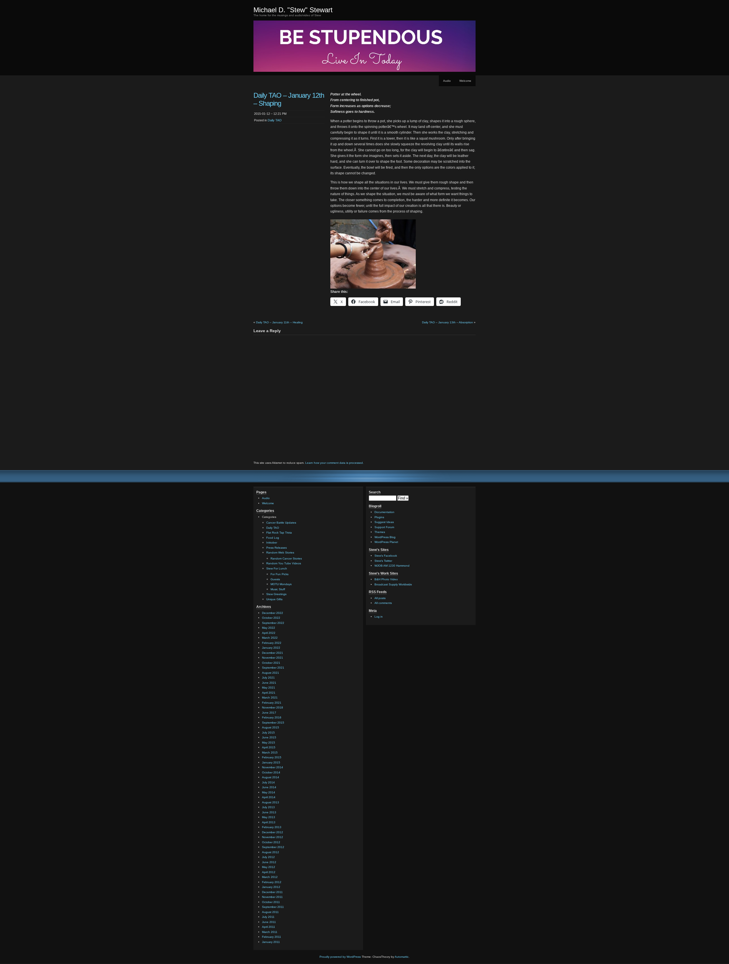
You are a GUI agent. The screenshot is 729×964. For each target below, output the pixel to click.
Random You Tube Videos (283, 563)
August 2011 (270, 912)
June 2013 (269, 812)
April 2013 (268, 822)
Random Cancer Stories (286, 558)
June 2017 (269, 712)
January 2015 (271, 762)
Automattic (402, 956)
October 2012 (271, 842)
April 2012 (268, 872)
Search (374, 492)
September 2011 (273, 906)
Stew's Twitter (383, 560)
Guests (275, 579)
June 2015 (269, 737)
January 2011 (271, 941)
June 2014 (269, 787)
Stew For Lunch (276, 568)
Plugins (379, 517)
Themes (379, 532)
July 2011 (268, 916)
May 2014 (268, 792)
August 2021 (270, 672)
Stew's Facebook (385, 555)
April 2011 (268, 926)
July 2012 (268, 857)
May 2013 (268, 817)
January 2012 (271, 887)
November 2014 (272, 767)
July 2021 (268, 677)
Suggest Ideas (384, 522)
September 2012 (273, 847)
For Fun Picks (279, 574)
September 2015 (273, 722)
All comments (383, 602)
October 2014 (271, 772)
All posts (380, 598)
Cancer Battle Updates (281, 522)
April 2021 (268, 692)
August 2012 (270, 852)
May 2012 (268, 867)
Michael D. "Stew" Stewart (293, 10)
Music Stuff (278, 589)
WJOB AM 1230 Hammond (391, 565)
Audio (447, 80)
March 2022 (270, 637)
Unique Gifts (274, 599)
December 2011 (272, 892)
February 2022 (271, 642)
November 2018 (272, 707)
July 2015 (268, 732)
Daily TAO (275, 120)
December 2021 (272, 652)
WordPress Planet (386, 542)
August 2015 (270, 727)
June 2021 (269, 682)
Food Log (272, 537)
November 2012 (272, 837)
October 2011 (271, 902)
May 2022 (268, 627)
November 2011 (272, 896)
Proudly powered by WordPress (340, 956)
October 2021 (271, 662)
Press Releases (276, 547)
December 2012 (272, 832)
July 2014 (268, 782)
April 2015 (268, 747)
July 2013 (268, 807)
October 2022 (271, 617)
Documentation (384, 512)
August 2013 (270, 802)
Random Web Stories (280, 552)
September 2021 (273, 667)
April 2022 (268, 632)
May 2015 (268, 742)
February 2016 (271, 717)
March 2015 (270, 752)
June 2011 (269, 922)
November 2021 (272, 657)
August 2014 (270, 777)
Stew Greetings (276, 594)
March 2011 (269, 932)
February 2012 (271, 882)
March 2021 (270, 697)
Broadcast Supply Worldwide (393, 584)
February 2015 (271, 757)
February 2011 (271, 936)
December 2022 (272, 612)
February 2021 (271, 702)
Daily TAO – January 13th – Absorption (447, 322)
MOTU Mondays (281, 584)
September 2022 (273, 622)
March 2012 (270, 877)
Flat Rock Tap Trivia (279, 532)
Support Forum (384, 527)
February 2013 (271, 827)
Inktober (271, 542)
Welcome (465, 80)
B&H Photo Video (386, 579)
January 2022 (271, 647)
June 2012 (269, 862)
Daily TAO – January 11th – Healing (279, 322)
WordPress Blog (385, 537)
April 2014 (268, 797)
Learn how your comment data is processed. (334, 462)
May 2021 (268, 687)
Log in (378, 616)
